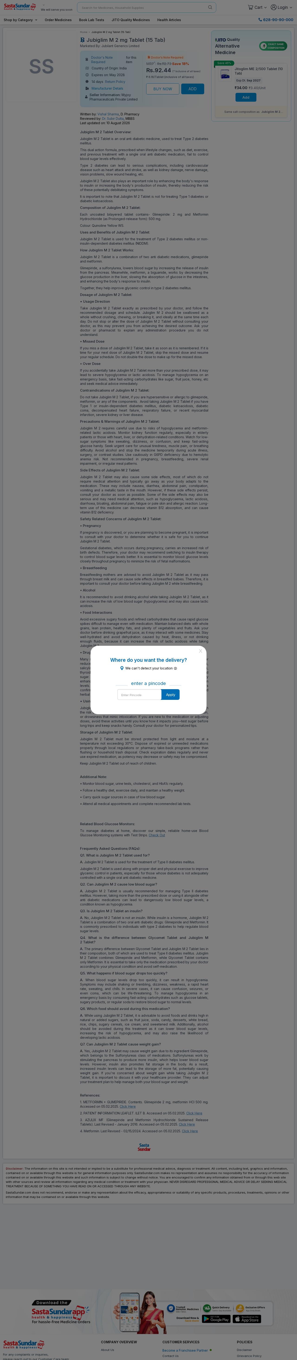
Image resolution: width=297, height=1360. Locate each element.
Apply (170, 694)
